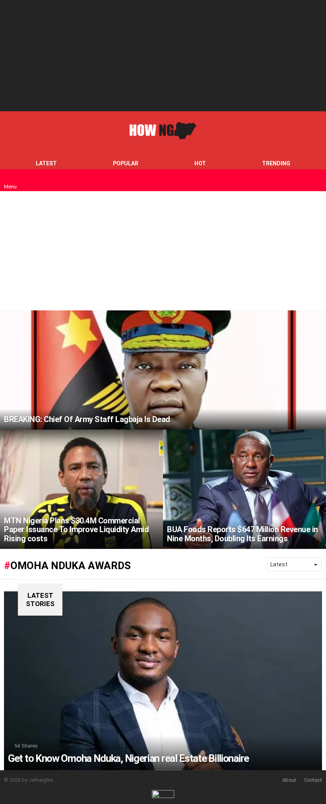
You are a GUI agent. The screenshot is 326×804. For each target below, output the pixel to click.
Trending (276, 163)
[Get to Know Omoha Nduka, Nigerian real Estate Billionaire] (163, 680)
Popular (125, 163)
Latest (46, 163)
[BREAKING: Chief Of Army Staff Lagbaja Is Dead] (163, 370)
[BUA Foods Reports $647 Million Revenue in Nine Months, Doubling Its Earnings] (244, 489)
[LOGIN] (317, 180)
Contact (313, 780)
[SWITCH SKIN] (304, 180)
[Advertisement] (163, 55)
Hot (200, 163)
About (289, 780)
